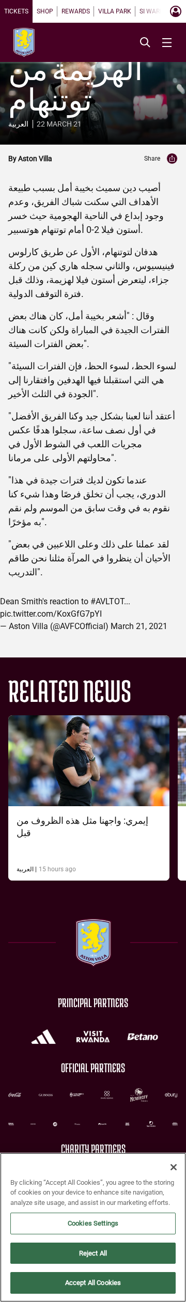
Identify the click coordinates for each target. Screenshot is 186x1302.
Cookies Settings (93, 1223)
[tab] (16, 11)
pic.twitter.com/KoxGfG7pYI (51, 614)
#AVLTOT (107, 601)
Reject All (93, 1253)
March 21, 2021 (139, 626)
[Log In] (175, 11)
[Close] (173, 1167)
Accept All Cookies (93, 1283)
